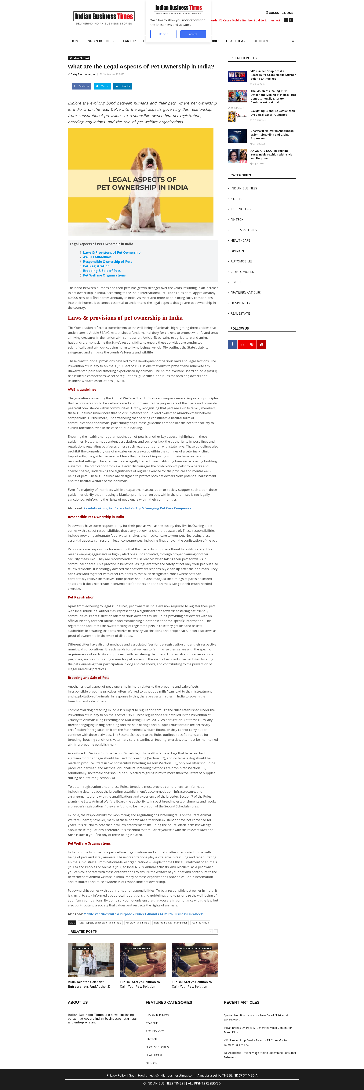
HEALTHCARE (236, 41)
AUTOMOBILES (240, 261)
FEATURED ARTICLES (79, 58)
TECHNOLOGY (239, 209)
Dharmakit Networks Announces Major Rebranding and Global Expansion (272, 134)
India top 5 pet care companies (170, 922)
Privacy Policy (116, 1075)
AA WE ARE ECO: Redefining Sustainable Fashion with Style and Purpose (271, 154)
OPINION (261, 41)
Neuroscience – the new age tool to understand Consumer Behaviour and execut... (228, 20)
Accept (193, 34)
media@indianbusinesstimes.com (170, 1075)
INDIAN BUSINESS (100, 41)
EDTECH (235, 282)
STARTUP (128, 41)
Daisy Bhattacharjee (83, 74)
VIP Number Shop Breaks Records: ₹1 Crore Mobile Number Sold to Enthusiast (273, 75)
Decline (163, 34)
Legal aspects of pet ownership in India (100, 922)
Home (75, 41)
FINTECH (236, 220)
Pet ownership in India (137, 922)
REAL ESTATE (239, 313)
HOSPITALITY (239, 303)
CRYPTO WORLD (241, 272)
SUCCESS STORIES (242, 230)
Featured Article (200, 922)
